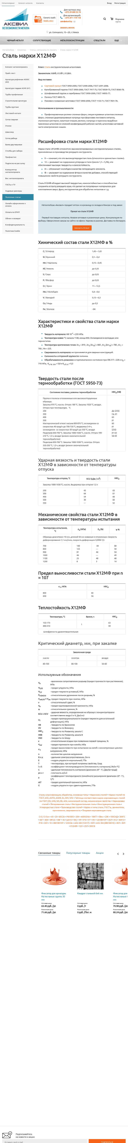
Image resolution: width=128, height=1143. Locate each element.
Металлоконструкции (72, 40)
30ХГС (122, 816)
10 (50, 823)
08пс (101, 816)
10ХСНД (114, 816)
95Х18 (92, 826)
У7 (89, 819)
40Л (118, 823)
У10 (84, 819)
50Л (92, 823)
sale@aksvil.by (66, 21)
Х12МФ (73, 826)
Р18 (40, 823)
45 (52, 816)
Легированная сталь (60, 804)
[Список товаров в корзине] (117, 21)
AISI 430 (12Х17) (81, 823)
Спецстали (99, 40)
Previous (118, 854)
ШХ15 (69, 819)
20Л (46, 823)
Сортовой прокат (52, 85)
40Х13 (121, 819)
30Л (123, 823)
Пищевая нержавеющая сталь (96, 810)
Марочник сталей (98, 794)
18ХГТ (94, 816)
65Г (41, 819)
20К (106, 816)
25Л (86, 826)
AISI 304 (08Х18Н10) (105, 823)
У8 (93, 819)
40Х (46, 819)
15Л (80, 826)
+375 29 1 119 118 (73, 17)
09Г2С (52, 819)
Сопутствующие (42, 40)
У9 (80, 819)
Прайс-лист (48, 20)
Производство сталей (71, 807)
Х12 (115, 819)
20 (56, 816)
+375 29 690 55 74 (73, 12)
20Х (77, 816)
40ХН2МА (85, 816)
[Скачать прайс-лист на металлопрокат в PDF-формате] (38, 19)
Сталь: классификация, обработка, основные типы (63, 794)
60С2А (62, 816)
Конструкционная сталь (109, 804)
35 (63, 819)
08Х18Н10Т (58, 823)
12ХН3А (69, 823)
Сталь (47, 67)
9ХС (75, 819)
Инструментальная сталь (84, 804)
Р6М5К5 (70, 816)
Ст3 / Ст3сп (44, 816)
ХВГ (59, 819)
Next (123, 854)
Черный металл (15, 40)
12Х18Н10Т (101, 819)
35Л (110, 819)
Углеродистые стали (49, 807)
